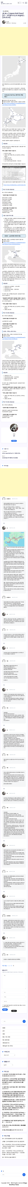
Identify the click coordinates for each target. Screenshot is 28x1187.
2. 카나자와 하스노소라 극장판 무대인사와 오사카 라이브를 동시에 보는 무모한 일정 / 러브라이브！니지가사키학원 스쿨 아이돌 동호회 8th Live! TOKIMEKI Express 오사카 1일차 (14, 1094)
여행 (4, 1034)
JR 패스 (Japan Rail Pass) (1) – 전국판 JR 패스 (11, 453)
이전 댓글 (4, 965)
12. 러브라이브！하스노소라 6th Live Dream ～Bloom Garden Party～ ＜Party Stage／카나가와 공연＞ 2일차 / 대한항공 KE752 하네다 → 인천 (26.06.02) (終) (13, 1107)
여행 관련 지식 (6, 1043)
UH (2, 2)
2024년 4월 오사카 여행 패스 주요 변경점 (10, 457)
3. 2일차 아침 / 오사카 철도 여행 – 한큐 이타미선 (13, 1087)
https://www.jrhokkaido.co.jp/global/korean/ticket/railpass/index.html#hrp (13, 104)
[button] (19, 3)
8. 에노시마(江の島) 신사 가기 (9, 1130)
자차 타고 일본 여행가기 (10, 1157)
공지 (4, 1031)
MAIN (4, 1028)
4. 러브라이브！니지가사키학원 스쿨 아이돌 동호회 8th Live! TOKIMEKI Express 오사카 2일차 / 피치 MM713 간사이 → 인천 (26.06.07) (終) (13, 1080)
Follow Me (14, 440)
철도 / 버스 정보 (6, 1037)
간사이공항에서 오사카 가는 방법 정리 (14, 1138)
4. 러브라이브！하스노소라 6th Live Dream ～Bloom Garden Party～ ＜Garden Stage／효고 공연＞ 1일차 (14, 1146)
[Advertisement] (14, 41)
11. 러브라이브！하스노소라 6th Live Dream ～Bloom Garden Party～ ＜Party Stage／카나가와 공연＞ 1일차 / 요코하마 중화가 (13, 1114)
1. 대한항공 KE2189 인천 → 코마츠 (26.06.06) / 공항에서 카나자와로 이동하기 (14, 1100)
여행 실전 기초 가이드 (8, 1046)
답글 (4, 523)
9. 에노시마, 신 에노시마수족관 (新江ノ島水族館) (14, 1125)
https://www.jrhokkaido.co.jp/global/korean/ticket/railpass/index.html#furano (13, 338)
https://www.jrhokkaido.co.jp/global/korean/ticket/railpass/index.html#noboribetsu (13, 243)
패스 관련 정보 (6, 1040)
